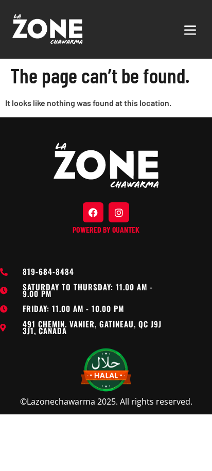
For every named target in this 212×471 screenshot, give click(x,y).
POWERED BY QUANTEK (106, 229)
